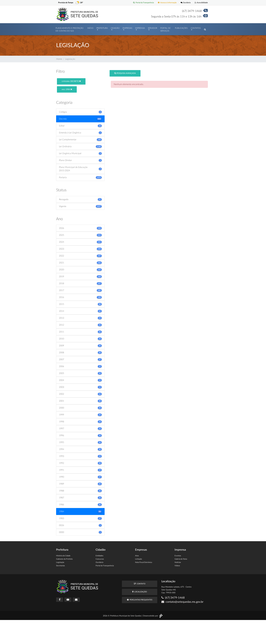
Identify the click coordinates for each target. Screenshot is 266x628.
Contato (140, 584)
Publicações (181, 28)
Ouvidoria (186, 2)
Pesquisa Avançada (126, 73)
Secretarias (60, 566)
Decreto (70, 81)
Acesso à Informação (168, 2)
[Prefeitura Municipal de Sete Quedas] (77, 14)
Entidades (99, 556)
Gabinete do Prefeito (64, 559)
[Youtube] (67, 599)
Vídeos (177, 566)
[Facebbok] (59, 599)
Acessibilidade (202, 2)
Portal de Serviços (165, 29)
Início (90, 28)
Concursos (100, 559)
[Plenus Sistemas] (161, 616)
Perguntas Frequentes (140, 600)
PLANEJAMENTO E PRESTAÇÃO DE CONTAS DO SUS (69, 29)
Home (59, 59)
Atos (137, 556)
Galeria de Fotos (181, 559)
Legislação (60, 562)
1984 (66, 89)
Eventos (178, 556)
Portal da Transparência (144, 2)
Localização (140, 592)
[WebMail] (76, 599)
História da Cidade (63, 556)
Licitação (138, 559)
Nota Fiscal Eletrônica (143, 562)
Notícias (178, 562)
